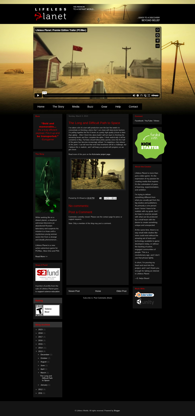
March (43, 373)
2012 (40, 389)
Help (118, 106)
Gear (104, 106)
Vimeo (156, 121)
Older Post (121, 291)
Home (40, 106)
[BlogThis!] (107, 198)
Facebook (139, 121)
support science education (49, 291)
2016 (40, 340)
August (44, 362)
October (44, 358)
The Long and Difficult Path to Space (46, 378)
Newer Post (74, 291)
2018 (40, 333)
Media (75, 106)
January (44, 385)
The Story (58, 106)
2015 (40, 344)
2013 (40, 351)
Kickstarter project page (101, 154)
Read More (40, 256)
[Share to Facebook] (112, 198)
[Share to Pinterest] (115, 198)
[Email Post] (100, 198)
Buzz (90, 106)
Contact (133, 106)
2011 (40, 393)
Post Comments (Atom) (103, 298)
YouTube (148, 121)
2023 (40, 329)
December (45, 354)
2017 (40, 337)
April (43, 369)
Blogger (117, 411)
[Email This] (105, 198)
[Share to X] (110, 198)
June (43, 365)
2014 (40, 348)
